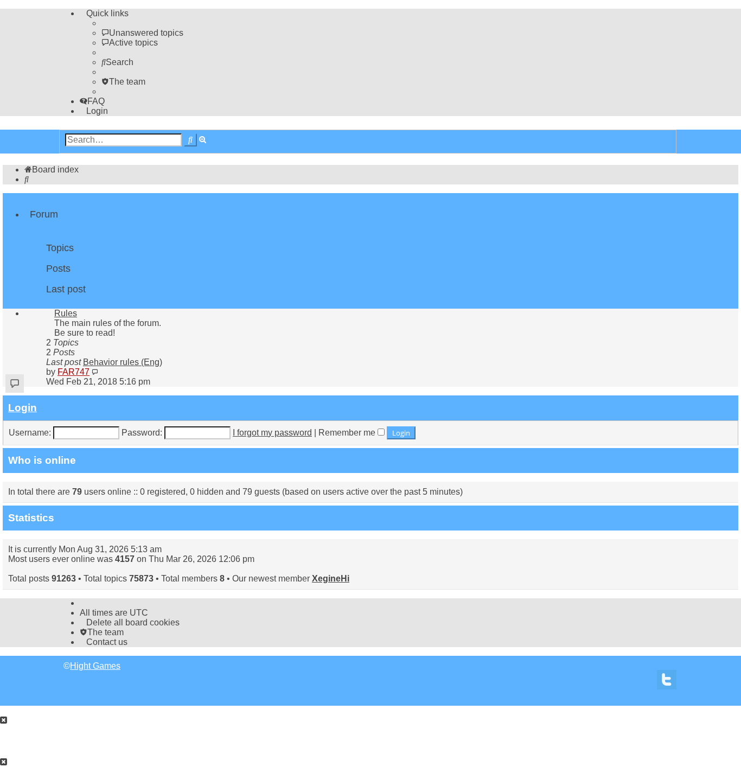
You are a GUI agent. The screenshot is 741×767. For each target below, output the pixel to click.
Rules (65, 313)
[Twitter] (666, 682)
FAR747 (74, 371)
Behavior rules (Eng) (122, 362)
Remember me (348, 432)
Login (22, 407)
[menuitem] (142, 32)
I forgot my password (272, 432)
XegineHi (330, 578)
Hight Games (95, 665)
